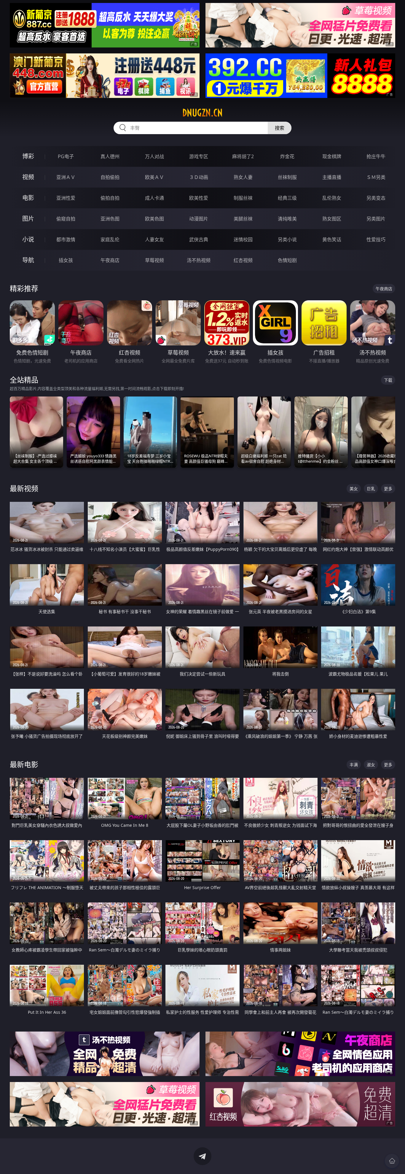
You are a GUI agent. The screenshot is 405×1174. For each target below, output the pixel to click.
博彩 (28, 156)
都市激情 (65, 239)
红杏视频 (243, 260)
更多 (388, 488)
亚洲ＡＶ (65, 177)
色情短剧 (287, 260)
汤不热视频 (199, 260)
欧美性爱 (198, 198)
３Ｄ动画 (198, 177)
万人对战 (154, 156)
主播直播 (331, 177)
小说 (28, 239)
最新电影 (24, 764)
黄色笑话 (331, 239)
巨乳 (371, 488)
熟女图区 (331, 218)
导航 (28, 260)
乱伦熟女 (331, 198)
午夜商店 (110, 260)
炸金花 (287, 156)
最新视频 (24, 488)
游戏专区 (198, 156)
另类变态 (375, 198)
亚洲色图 (110, 218)
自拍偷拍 (110, 177)
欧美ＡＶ (154, 177)
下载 (388, 380)
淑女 (371, 764)
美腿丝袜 (243, 218)
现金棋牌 (331, 156)
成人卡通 (154, 198)
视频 (28, 177)
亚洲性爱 (65, 198)
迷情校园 (243, 239)
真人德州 (110, 156)
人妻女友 (154, 239)
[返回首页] (392, 1161)
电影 (28, 198)
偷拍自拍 (110, 198)
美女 (354, 488)
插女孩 (66, 260)
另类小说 (287, 239)
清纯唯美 (287, 218)
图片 (28, 219)
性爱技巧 (375, 239)
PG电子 (66, 156)
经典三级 (287, 198)
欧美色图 (154, 218)
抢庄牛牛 (375, 156)
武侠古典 (198, 239)
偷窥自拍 (65, 218)
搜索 (279, 128)
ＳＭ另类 (375, 177)
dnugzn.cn (202, 113)
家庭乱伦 (110, 239)
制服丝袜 (243, 198)
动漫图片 (198, 218)
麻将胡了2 (243, 156)
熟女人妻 (243, 177)
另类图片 (375, 218)
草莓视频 (154, 260)
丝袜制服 (287, 177)
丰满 (354, 764)
